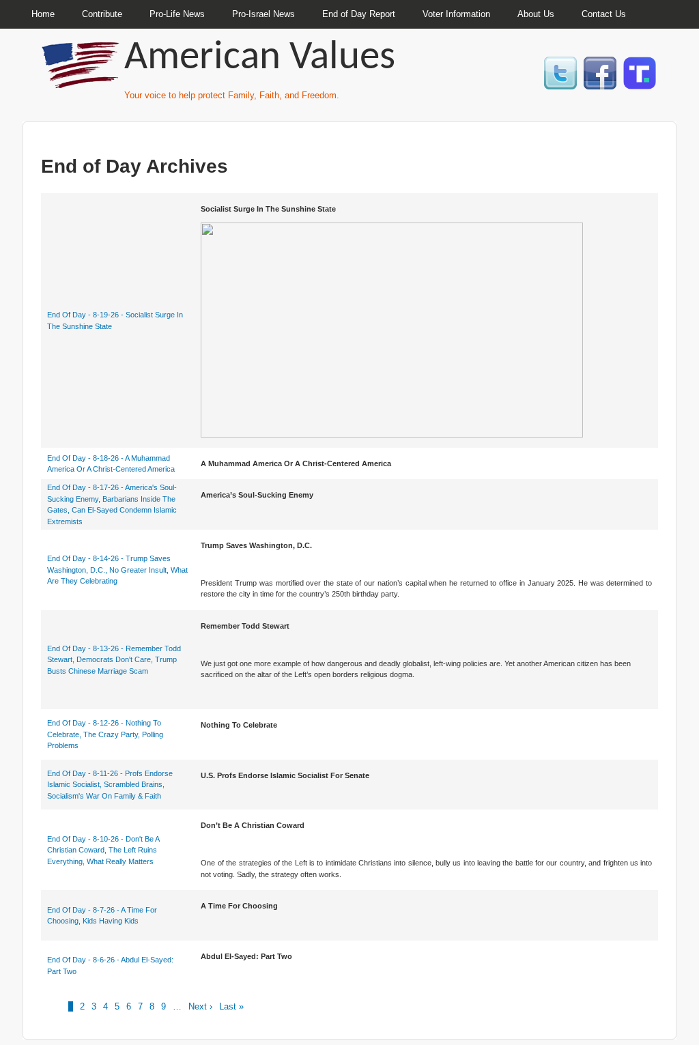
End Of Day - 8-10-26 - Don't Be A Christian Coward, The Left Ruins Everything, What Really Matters (103, 850)
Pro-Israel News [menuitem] (263, 14)
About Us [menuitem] (535, 14)
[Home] (82, 82)
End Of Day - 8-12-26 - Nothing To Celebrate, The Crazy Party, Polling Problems (105, 734)
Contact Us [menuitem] (604, 14)
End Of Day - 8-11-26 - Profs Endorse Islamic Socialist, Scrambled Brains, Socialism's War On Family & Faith (110, 784)
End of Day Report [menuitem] (358, 14)
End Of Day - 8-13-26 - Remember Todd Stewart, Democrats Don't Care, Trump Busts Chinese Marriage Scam (114, 659)
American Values (259, 58)
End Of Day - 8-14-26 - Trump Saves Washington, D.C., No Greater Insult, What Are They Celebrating (117, 569)
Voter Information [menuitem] (456, 14)
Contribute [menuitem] (102, 14)
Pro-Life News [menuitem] (177, 14)
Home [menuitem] (43, 14)
